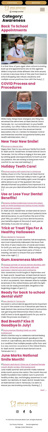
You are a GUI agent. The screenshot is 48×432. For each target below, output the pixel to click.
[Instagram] (17, 411)
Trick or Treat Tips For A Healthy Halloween (22, 230)
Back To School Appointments (14, 28)
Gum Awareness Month (22, 259)
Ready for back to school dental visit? (23, 294)
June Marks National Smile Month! (19, 357)
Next (44, 390)
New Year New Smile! (20, 141)
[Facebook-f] (24, 411)
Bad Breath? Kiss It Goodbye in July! (17, 323)
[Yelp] (30, 411)
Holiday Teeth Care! (19, 166)
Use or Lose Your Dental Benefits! (22, 196)
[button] (42, 9)
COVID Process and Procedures (18, 85)
